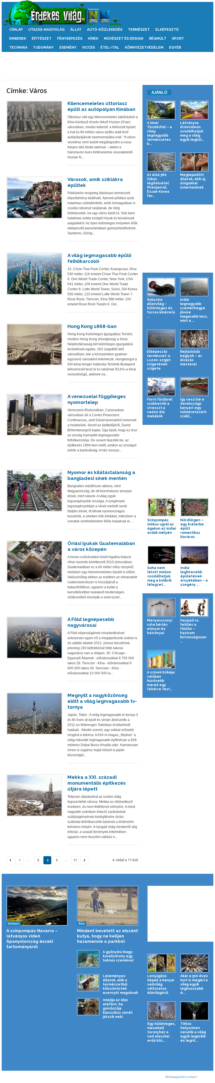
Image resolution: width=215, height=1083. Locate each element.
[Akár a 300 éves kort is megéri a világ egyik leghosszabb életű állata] (194, 963)
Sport (178, 39)
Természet (139, 30)
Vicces (88, 47)
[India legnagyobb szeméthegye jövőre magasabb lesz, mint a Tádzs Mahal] (194, 286)
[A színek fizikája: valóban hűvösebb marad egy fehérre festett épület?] (161, 659)
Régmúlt (157, 39)
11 (75, 860)
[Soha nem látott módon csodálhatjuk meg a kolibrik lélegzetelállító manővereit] (161, 555)
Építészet (42, 39)
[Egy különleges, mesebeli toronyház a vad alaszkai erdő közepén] (161, 1010)
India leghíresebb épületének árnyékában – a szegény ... (194, 576)
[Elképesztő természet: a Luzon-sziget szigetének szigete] (161, 338)
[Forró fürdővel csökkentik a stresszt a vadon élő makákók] (161, 386)
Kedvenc (14, 923)
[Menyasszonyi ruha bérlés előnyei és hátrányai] (161, 607)
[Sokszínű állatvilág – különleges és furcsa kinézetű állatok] (161, 286)
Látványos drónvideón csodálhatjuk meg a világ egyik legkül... (192, 131)
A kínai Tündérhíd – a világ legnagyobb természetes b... (159, 133)
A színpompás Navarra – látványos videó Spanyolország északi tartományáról (32, 938)
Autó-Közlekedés (104, 30)
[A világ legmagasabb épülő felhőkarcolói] (34, 274)
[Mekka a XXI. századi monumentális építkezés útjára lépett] (34, 795)
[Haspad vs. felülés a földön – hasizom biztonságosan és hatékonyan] (194, 607)
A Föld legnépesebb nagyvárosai (90, 622)
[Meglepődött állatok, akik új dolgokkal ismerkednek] (194, 162)
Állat (75, 30)
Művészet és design (123, 39)
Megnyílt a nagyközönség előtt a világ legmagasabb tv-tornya (102, 701)
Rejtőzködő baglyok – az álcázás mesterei (191, 358)
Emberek (17, 39)
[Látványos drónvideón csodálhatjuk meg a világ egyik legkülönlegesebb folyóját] (194, 110)
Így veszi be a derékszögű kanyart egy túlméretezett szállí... (193, 408)
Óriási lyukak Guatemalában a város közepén (101, 546)
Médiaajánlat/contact (181, 1077)
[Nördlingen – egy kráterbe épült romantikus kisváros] (194, 507)
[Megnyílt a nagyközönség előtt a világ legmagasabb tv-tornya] (34, 713)
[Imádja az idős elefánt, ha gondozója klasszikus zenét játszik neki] (88, 1006)
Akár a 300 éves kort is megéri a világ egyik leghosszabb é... (194, 984)
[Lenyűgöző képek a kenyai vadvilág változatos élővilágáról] (161, 963)
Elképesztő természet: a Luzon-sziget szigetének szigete (159, 360)
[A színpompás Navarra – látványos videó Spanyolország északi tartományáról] (37, 906)
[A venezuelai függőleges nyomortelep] (34, 415)
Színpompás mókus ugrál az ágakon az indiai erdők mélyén (161, 526)
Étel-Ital (110, 47)
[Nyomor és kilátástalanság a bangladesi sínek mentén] (34, 491)
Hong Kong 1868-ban (91, 326)
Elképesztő (167, 30)
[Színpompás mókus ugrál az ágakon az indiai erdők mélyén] (161, 507)
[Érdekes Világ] (107, 12)
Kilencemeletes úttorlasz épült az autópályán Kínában (101, 106)
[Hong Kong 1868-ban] (34, 344)
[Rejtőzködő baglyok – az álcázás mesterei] (194, 338)
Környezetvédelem (144, 47)
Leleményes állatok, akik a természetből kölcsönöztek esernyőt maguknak (120, 984)
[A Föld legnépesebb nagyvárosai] (34, 638)
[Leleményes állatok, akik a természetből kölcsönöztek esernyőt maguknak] (88, 982)
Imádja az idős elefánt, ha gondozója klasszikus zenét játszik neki (118, 1008)
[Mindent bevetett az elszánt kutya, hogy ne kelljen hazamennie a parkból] (107, 906)
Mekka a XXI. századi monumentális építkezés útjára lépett (96, 783)
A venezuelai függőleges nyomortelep (96, 399)
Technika (18, 47)
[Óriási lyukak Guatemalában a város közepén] (34, 562)
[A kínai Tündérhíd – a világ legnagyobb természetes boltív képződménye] (161, 110)
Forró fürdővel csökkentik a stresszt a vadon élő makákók (159, 408)
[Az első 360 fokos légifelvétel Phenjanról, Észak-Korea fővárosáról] (161, 162)
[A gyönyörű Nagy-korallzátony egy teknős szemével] (88, 958)
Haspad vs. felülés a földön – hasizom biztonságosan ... (193, 630)
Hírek (93, 39)
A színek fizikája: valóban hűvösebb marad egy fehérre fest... (161, 680)
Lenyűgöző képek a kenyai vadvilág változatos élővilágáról (160, 984)
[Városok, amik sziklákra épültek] (34, 198)
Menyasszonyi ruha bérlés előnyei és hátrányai (159, 626)
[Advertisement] (107, 66)
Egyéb (175, 47)
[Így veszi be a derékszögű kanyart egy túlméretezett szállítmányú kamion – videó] (194, 386)
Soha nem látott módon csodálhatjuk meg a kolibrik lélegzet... (159, 576)
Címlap (16, 30)
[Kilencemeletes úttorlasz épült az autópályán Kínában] (34, 122)
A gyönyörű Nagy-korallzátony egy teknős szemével (118, 956)
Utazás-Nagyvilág (46, 30)
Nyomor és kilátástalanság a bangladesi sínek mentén (101, 475)
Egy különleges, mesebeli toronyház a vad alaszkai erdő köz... (161, 1032)
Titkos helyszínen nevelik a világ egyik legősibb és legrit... (193, 1032)
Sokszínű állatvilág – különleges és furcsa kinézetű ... (161, 308)
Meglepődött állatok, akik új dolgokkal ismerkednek (192, 181)
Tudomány (43, 47)
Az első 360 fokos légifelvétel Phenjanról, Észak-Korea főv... (158, 185)
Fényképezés (69, 39)
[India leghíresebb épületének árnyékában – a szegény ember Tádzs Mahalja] (194, 555)
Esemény (67, 47)
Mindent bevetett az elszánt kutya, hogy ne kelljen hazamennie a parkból (107, 936)
